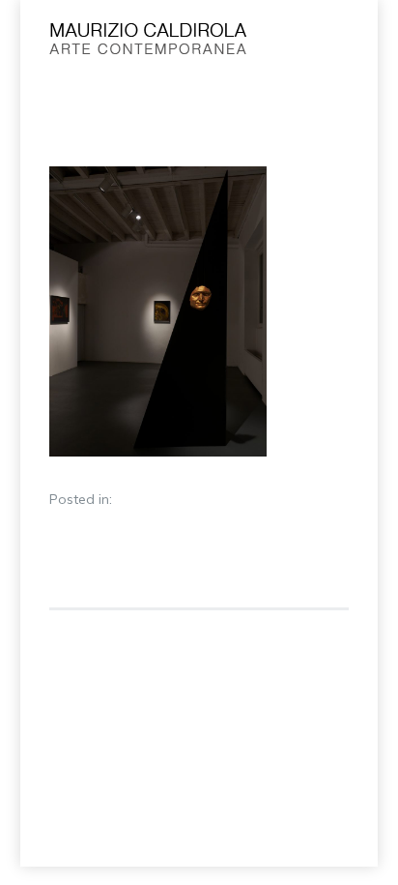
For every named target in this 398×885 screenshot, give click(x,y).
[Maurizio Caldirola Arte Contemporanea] (166, 43)
